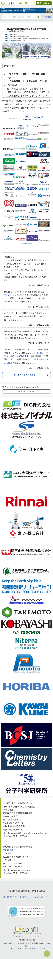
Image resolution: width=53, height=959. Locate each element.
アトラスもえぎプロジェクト (34, 948)
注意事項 (12, 362)
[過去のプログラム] (20, 3)
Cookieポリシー (42, 897)
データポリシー (23, 897)
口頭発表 (40, 352)
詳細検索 (48, 17)
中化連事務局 (9, 850)
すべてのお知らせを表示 (24, 375)
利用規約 (7, 897)
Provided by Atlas (26, 939)
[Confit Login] (11, 295)
